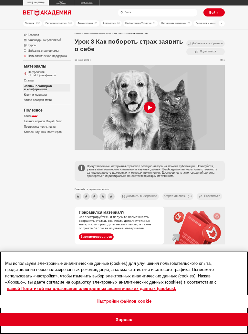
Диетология (111, 23)
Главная (78, 33)
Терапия (32, 23)
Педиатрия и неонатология (212, 23)
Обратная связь (175, 196)
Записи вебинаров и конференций (97, 33)
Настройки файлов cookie (124, 301)
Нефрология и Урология (140, 23)
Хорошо (124, 319)
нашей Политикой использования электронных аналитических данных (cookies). (91, 288)
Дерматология (87, 23)
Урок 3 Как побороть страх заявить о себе (130, 33)
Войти (214, 12)
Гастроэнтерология (59, 23)
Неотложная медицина (175, 23)
